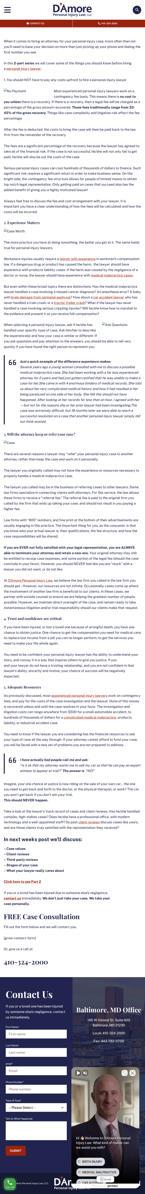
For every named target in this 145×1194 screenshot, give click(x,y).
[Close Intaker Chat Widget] (133, 1073)
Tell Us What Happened (19, 1118)
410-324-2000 (114, 1033)
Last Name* (12, 1045)
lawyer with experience (78, 259)
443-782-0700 (112, 1041)
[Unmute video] (78, 1073)
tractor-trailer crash (69, 303)
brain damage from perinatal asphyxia (40, 297)
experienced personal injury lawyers (79, 696)
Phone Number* (15, 1082)
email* (9, 1064)
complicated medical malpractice (90, 717)
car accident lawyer (108, 297)
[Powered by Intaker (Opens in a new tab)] (113, 1186)
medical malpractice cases (112, 275)
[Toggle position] (125, 1073)
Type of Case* (13, 1100)
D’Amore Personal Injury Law (30, 580)
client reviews (89, 822)
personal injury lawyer (23, 69)
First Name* (12, 1027)
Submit (16, 1151)
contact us (12, 898)
